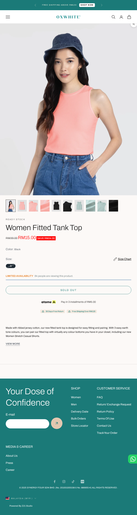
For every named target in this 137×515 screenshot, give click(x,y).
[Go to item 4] (45, 206)
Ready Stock (15, 219)
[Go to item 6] (68, 206)
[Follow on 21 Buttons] (82, 481)
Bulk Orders (78, 418)
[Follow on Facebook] (54, 481)
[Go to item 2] (22, 206)
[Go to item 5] (56, 206)
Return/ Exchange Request (114, 404)
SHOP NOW (85, 5)
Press (9, 462)
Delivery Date (79, 411)
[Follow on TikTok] (73, 481)
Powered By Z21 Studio (20, 506)
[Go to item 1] (11, 206)
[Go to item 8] (91, 206)
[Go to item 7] (79, 206)
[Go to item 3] (34, 206)
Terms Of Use (105, 418)
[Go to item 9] (102, 206)
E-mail (10, 414)
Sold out (68, 290)
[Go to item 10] (113, 206)
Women (76, 397)
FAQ (100, 397)
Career (10, 469)
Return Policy (105, 411)
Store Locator (79, 425)
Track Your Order (107, 432)
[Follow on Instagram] (64, 481)
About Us (11, 455)
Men (74, 404)
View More (13, 343)
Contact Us (104, 425)
